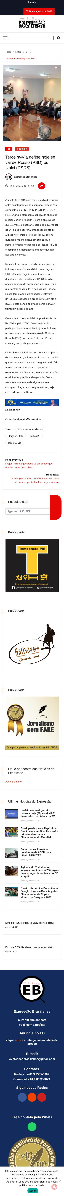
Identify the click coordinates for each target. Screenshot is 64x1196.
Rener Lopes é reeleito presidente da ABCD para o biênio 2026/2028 (37, 852)
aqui (18, 1040)
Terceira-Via (14, 442)
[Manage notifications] (54, 1187)
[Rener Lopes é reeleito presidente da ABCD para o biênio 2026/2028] (11, 853)
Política (18, 52)
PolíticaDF (34, 435)
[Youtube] (41, 1097)
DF (27, 52)
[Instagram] (32, 1097)
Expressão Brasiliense (25, 177)
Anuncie (32, 2)
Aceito (33, 1190)
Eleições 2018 (15, 435)
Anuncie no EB (32, 1033)
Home (8, 52)
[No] (59, 1181)
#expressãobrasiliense (30, 429)
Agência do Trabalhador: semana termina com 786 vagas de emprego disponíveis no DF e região (40, 871)
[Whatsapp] (32, 1126)
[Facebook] (22, 1097)
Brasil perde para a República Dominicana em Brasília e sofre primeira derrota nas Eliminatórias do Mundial (39, 833)
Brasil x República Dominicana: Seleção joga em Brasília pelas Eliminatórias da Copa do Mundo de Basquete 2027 (40, 892)
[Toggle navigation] (5, 37)
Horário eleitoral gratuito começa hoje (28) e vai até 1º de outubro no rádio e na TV (38, 813)
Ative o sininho (13, 781)
